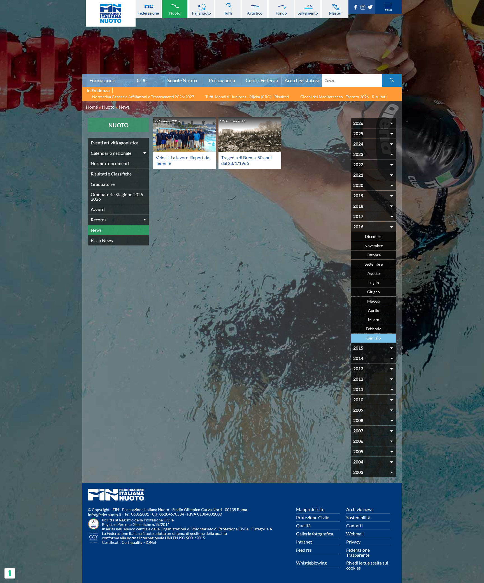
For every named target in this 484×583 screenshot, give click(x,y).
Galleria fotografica (314, 533)
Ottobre (374, 254)
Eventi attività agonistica (114, 142)
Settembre (374, 264)
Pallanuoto (201, 13)
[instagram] (363, 8)
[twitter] (371, 8)
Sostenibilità (358, 517)
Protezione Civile (312, 517)
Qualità (303, 525)
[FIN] (111, 13)
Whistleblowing (311, 562)
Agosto (373, 273)
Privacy (353, 541)
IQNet (151, 542)
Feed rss (304, 549)
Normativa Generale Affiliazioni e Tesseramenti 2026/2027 (143, 96)
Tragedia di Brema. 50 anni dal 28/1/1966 (246, 160)
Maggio (373, 301)
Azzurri (98, 209)
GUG (142, 80)
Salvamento (308, 13)
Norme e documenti (110, 163)
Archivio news (359, 509)
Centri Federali (262, 80)
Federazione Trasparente (358, 552)
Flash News (102, 240)
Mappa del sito (310, 509)
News (96, 230)
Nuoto (174, 13)
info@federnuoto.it (104, 514)
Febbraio (373, 328)
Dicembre (373, 236)
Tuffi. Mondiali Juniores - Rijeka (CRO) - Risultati (247, 96)
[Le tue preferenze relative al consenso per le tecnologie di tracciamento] (9, 573)
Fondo (281, 13)
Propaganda (222, 80)
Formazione (102, 80)
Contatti (354, 525)
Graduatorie (103, 184)
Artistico (254, 13)
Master (335, 13)
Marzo (373, 319)
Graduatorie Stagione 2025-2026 (118, 197)
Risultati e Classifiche (111, 173)
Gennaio (373, 338)
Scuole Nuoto (182, 80)
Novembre (373, 245)
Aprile (373, 310)
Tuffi (228, 13)
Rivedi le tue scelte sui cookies (367, 565)
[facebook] (356, 8)
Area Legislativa (302, 80)
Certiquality (132, 542)
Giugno (373, 291)
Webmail (355, 533)
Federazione (148, 13)
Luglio (373, 282)
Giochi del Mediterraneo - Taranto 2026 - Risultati (343, 96)
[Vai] (392, 80)
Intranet (304, 541)
